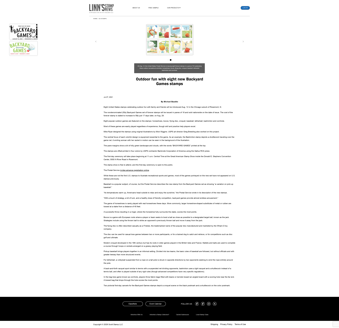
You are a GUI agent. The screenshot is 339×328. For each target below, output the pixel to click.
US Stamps (103, 18)
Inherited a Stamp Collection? (159, 312)
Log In (245, 8)
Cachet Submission (182, 312)
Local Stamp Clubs (202, 312)
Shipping (214, 322)
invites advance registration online (134, 168)
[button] (96, 41)
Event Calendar (156, 302)
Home (95, 18)
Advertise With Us (137, 312)
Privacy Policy (226, 322)
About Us (136, 8)
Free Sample (153, 8)
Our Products (173, 8)
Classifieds (132, 302)
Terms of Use (240, 322)
